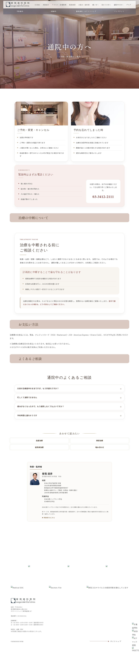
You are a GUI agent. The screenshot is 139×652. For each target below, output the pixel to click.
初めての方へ (106, 5)
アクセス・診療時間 (59, 5)
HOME (37, 5)
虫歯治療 (39, 440)
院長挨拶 (72, 5)
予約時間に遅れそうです (27, 415)
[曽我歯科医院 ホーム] (18, 5)
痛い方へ (95, 5)
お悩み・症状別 (83, 5)
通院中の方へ (118, 5)
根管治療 (99, 440)
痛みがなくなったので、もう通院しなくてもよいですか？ (40, 406)
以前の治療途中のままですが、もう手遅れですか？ (38, 388)
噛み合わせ (99, 447)
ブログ (128, 5)
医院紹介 (46, 5)
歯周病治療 (39, 447)
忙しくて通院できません (27, 397)
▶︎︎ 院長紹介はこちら (48, 517)
